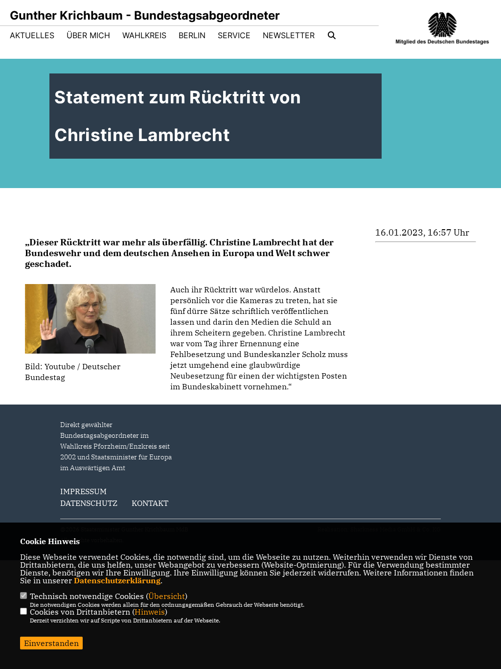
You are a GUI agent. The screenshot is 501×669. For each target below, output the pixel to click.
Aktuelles (32, 35)
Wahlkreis (144, 35)
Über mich (88, 35)
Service (234, 35)
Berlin (192, 35)
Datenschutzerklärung (117, 580)
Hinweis (150, 612)
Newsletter (289, 35)
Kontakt (150, 503)
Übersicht (166, 596)
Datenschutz (88, 503)
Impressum (83, 491)
